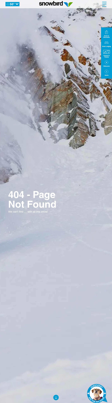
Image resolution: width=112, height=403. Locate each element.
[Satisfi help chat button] (97, 393)
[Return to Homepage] (56, 4)
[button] (106, 44)
